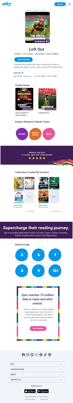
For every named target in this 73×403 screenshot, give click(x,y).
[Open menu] (69, 4)
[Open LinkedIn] (49, 354)
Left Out (43, 10)
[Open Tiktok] (45, 354)
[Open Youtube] (32, 354)
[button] (24, 195)
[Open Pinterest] (40, 354)
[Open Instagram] (27, 354)
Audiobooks (36, 10)
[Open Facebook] (23, 354)
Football (28, 10)
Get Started (38, 328)
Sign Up (60, 4)
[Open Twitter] (36, 354)
